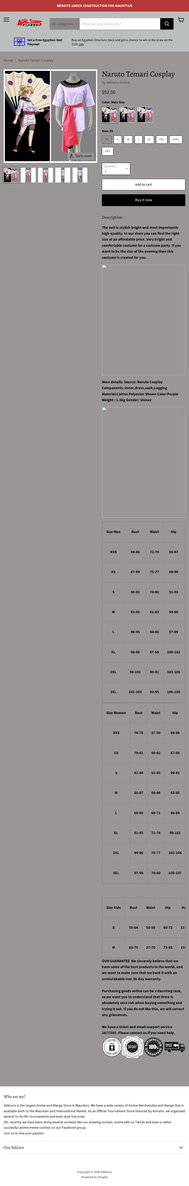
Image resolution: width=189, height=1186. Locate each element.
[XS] (107, 145)
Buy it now (143, 200)
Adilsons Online (118, 82)
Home (8, 60)
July (81, 44)
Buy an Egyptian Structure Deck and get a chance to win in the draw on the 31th (122, 42)
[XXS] (108, 156)
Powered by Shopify (94, 1177)
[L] (139, 145)
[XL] (149, 145)
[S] (118, 145)
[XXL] (162, 145)
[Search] (166, 24)
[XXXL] (176, 145)
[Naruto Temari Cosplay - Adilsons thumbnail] (11, 175)
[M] (129, 145)
